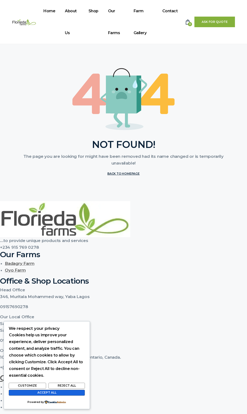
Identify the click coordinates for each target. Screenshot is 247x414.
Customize (27, 385)
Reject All (67, 385)
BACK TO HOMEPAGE (123, 173)
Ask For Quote (215, 22)
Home (49, 11)
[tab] (123, 290)
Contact (170, 11)
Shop (93, 11)
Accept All (46, 392)
